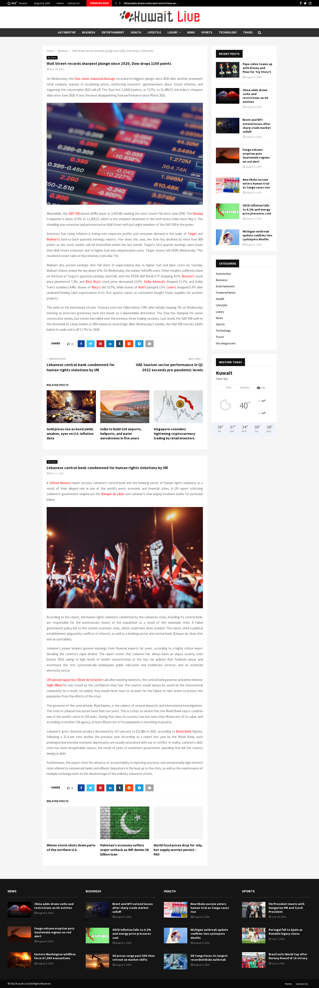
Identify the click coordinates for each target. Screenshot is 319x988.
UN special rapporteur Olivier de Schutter (74, 680)
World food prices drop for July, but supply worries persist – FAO (178, 850)
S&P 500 (74, 213)
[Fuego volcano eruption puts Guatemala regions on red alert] (227, 155)
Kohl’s (142, 287)
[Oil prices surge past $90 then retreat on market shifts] (97, 961)
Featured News (226, 292)
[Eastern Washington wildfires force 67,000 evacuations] (19, 960)
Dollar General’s (154, 282)
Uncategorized (225, 343)
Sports (206, 32)
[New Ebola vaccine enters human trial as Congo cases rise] (227, 185)
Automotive (67, 32)
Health (136, 32)
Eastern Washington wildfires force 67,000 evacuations (55, 956)
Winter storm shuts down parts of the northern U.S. (71, 847)
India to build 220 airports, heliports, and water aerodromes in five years (121, 433)
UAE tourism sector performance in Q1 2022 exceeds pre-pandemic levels (169, 367)
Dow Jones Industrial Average (94, 79)
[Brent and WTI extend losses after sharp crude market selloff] (227, 125)
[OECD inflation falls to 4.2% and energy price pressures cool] (227, 211)
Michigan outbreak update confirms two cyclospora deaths (257, 235)
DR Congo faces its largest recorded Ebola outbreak (209, 958)
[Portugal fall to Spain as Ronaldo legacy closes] (253, 935)
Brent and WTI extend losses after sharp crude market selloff (257, 126)
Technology (228, 32)
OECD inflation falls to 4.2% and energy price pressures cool (257, 209)
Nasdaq (198, 213)
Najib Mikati (54, 685)
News (191, 32)
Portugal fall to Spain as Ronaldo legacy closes (286, 932)
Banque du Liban (112, 494)
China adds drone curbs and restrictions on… (151, 3)
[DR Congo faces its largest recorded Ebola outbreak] (175, 961)
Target (192, 234)
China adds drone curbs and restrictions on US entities (255, 96)
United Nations (60, 483)
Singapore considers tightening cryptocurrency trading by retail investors (174, 433)
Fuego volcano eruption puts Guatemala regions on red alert (256, 156)
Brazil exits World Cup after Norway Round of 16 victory (288, 956)
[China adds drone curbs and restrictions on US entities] (227, 96)
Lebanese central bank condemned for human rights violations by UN (81, 367)
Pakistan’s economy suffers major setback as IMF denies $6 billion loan (124, 850)
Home (60, 3)
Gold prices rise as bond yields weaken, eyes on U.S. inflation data (70, 433)
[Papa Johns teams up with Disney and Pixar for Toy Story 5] (227, 70)
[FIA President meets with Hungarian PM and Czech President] (253, 910)
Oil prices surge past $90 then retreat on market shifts (133, 958)
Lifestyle (154, 32)
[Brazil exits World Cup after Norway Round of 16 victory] (253, 960)
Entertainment (113, 32)
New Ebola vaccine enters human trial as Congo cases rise (256, 183)
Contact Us (73, 3)
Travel (248, 32)
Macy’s (96, 287)
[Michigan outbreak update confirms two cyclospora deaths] (227, 237)
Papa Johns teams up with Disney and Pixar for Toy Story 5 (257, 68)
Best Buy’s (93, 282)
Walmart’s (53, 239)
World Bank (183, 731)
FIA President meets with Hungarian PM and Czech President (286, 908)
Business (88, 32)
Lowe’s (171, 287)
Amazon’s (188, 276)
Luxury (173, 32)
